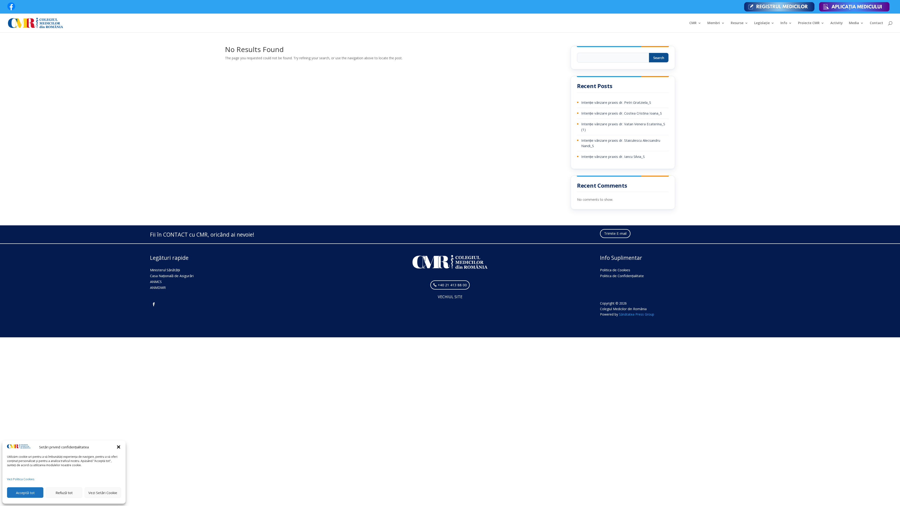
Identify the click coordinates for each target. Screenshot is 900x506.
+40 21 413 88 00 (452, 285)
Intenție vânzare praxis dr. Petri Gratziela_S (616, 102)
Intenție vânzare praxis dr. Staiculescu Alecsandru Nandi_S (620, 143)
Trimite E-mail (615, 233)
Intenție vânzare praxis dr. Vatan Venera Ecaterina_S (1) (623, 127)
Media (854, 23)
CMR (693, 23)
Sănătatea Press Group (636, 314)
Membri (713, 23)
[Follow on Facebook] (154, 304)
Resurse (737, 23)
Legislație (762, 23)
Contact (876, 23)
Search (658, 58)
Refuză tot (64, 492)
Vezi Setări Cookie (102, 492)
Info (783, 23)
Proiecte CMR (809, 23)
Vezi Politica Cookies (20, 479)
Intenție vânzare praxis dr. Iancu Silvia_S (613, 156)
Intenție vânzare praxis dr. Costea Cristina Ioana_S (621, 113)
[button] (118, 447)
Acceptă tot (25, 492)
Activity (836, 23)
